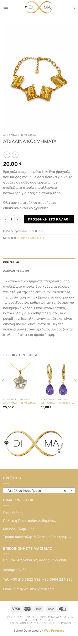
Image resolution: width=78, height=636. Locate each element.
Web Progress (54, 630)
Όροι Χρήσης (13, 513)
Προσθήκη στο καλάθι (49, 219)
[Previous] (3, 388)
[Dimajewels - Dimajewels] (39, 7)
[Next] (75, 388)
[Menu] (5, 7)
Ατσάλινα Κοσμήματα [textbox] (36, 490)
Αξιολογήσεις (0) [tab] (16, 270)
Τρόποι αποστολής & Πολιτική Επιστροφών (37, 537)
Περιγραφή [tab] (11, 262)
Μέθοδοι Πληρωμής (18, 529)
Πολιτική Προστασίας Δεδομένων (30, 521)
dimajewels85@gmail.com (34, 589)
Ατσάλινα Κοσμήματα (19, 135)
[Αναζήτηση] (73, 7)
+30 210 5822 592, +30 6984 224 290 (42, 579)
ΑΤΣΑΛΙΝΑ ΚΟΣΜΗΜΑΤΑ (19, 403)
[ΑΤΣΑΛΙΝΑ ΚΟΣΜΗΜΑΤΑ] (20, 379)
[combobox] (39, 490)
